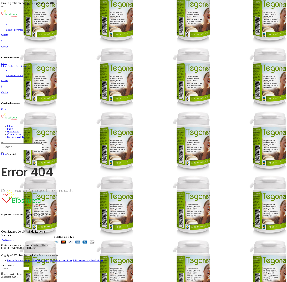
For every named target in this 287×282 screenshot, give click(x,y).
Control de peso (14, 134)
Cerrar (4, 63)
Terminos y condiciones (61, 260)
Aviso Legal (43, 260)
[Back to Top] (2, 189)
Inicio (10, 126)
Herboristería (13, 131)
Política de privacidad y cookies (22, 260)
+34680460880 (7, 240)
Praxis (10, 129)
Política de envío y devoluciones (88, 260)
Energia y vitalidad (16, 137)
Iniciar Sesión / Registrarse (13, 66)
